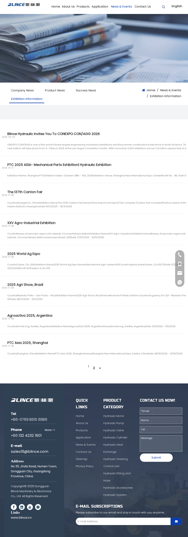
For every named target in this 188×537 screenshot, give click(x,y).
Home (80, 416)
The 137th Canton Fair (25, 192)
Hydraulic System (115, 495)
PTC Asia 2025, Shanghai (27, 342)
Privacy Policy (84, 466)
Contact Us (83, 452)
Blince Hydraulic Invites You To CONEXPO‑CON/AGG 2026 (53, 133)
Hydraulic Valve (113, 430)
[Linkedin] (22, 507)
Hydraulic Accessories (118, 488)
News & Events (86, 445)
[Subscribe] (176, 521)
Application (83, 437)
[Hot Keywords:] (163, 7)
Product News (55, 90)
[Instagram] (38, 507)
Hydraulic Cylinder (115, 437)
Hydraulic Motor (113, 416)
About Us (82, 423)
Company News (22, 90)
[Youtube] (30, 507)
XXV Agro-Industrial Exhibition (31, 223)
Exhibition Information (26, 99)
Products (82, 430)
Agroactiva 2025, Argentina (29, 315)
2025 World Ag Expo (23, 253)
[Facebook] (14, 507)
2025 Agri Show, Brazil (25, 284)
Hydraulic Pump (113, 423)
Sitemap (81, 459)
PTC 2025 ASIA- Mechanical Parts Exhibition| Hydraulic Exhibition (59, 164)
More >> (50, 429)
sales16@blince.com (29, 451)
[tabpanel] (94, 48)
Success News (86, 90)
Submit (156, 457)
